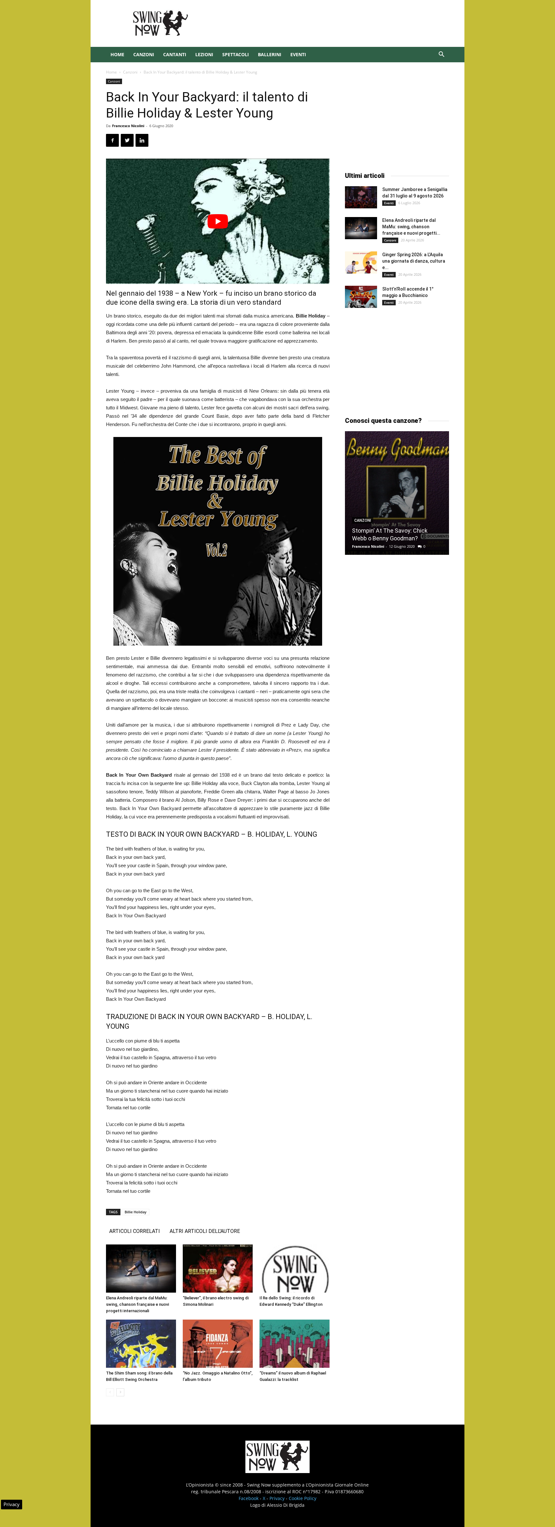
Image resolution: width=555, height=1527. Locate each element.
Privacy (277, 1498)
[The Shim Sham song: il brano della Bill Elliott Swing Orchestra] (141, 1344)
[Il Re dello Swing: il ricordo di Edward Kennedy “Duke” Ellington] (295, 1268)
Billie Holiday (135, 1211)
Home (117, 54)
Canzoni (143, 54)
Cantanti (174, 54)
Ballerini (269, 54)
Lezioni (204, 54)
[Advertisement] (332, 23)
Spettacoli (235, 54)
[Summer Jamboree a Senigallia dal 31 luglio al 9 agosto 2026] (361, 197)
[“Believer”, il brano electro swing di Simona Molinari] (218, 1268)
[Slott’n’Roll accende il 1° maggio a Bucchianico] (361, 297)
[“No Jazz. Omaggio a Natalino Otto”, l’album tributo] (218, 1344)
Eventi (298, 54)
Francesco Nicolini (128, 125)
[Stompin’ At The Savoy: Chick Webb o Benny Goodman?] (397, 493)
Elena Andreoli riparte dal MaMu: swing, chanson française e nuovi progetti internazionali (137, 1304)
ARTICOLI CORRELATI (134, 1231)
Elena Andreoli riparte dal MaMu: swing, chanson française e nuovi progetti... (411, 227)
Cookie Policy (302, 1498)
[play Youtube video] (218, 221)
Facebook (249, 1498)
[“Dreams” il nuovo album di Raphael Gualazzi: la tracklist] (295, 1344)
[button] (441, 55)
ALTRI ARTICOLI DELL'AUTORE (205, 1231)
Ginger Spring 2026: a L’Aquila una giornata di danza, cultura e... (413, 261)
